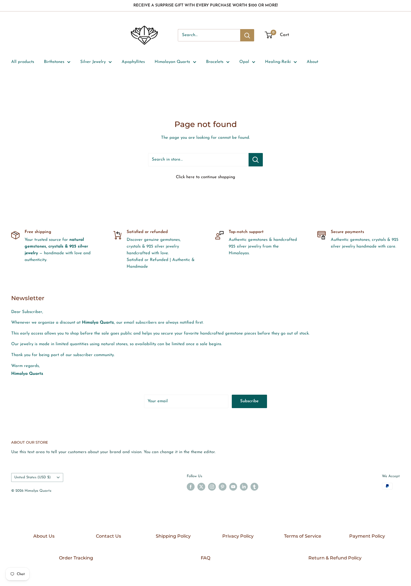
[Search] (247, 35)
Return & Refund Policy (335, 558)
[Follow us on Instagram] (212, 487)
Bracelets (214, 62)
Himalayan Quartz (172, 62)
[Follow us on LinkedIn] (244, 487)
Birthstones (54, 62)
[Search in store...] (256, 159)
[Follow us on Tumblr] (254, 487)
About (312, 62)
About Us (44, 536)
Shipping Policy (173, 536)
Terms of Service (302, 536)
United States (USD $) (32, 477)
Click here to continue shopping (205, 177)
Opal (244, 62)
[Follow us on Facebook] (191, 487)
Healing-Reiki (278, 62)
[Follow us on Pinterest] (222, 487)
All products (22, 62)
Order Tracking (76, 558)
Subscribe (249, 401)
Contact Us (108, 536)
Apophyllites (133, 62)
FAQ (205, 558)
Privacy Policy (238, 536)
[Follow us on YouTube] (233, 487)
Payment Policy (367, 536)
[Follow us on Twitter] (201, 487)
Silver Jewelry (93, 62)
